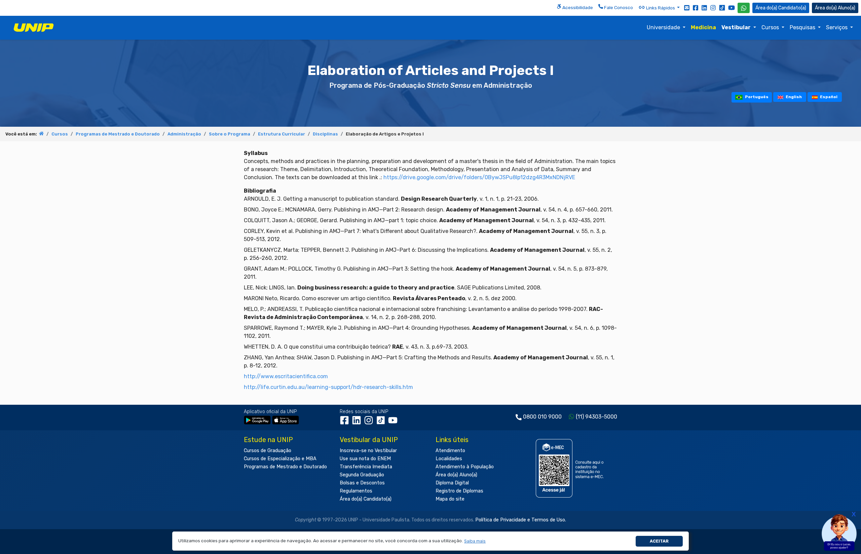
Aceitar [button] (659, 541)
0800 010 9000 (542, 416)
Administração (184, 133)
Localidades (449, 459)
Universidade (664, 27)
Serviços (837, 27)
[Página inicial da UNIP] (41, 133)
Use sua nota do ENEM (365, 459)
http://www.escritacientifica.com (286, 376)
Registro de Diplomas (459, 491)
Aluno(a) (846, 8)
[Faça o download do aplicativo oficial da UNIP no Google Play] (257, 420)
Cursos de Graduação (267, 450)
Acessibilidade (577, 7)
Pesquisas (803, 27)
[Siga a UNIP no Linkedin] (704, 7)
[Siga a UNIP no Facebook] (695, 7)
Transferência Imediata (366, 467)
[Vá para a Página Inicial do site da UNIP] (33, 27)
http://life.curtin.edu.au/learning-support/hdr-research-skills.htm (328, 387)
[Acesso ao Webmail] (686, 7)
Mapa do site (450, 499)
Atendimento (450, 450)
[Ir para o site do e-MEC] (570, 468)
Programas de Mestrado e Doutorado (118, 133)
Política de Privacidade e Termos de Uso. (520, 520)
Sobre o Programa (229, 133)
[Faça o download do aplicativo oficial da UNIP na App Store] (285, 420)
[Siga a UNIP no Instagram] (713, 7)
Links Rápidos (660, 7)
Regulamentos (356, 491)
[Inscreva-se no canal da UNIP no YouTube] (731, 7)
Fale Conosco (618, 7)
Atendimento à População (465, 467)
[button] (475, 541)
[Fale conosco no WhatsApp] (743, 7)
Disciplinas (325, 133)
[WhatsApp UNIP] (744, 8)
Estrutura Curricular (281, 133)
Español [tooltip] (828, 96)
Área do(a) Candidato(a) (365, 499)
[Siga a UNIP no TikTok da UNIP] (722, 7)
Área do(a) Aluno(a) (456, 475)
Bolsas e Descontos (362, 483)
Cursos (770, 27)
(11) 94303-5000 (596, 416)
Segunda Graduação (362, 475)
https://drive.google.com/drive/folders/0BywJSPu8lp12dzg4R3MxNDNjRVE (479, 177)
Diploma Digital (452, 483)
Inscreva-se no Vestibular (368, 450)
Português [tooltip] (756, 96)
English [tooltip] (793, 96)
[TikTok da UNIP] (382, 423)
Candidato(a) (792, 8)
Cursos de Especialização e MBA (280, 459)
